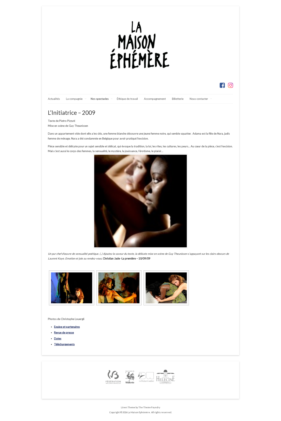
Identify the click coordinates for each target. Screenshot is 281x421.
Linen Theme (128, 407)
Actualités (54, 98)
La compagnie (74, 98)
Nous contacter (199, 98)
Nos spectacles (100, 98)
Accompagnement (155, 98)
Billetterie (177, 98)
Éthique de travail (127, 98)
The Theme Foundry (149, 407)
